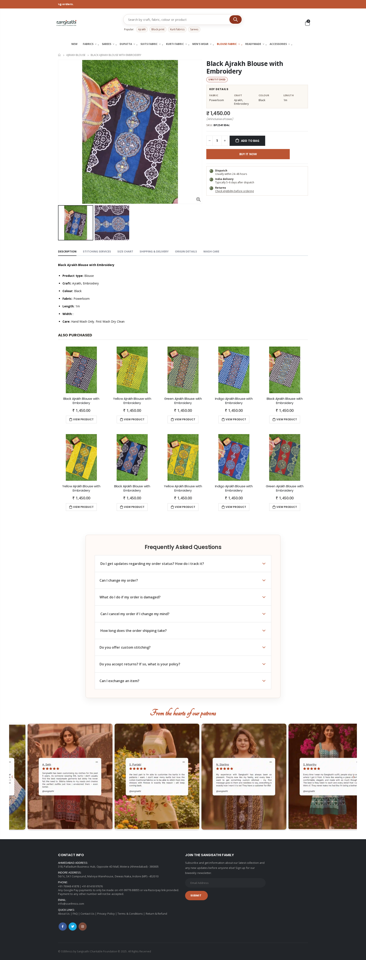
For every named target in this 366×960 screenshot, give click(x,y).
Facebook (62, 926)
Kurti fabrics (177, 29)
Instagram (82, 926)
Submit (195, 895)
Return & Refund (156, 913)
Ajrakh (142, 29)
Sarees (194, 29)
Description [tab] (67, 251)
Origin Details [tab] (186, 251)
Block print (157, 29)
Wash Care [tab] (211, 251)
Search (235, 19)
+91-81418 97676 (92, 886)
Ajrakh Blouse (75, 55)
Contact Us (87, 913)
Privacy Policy (106, 913)
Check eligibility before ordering (234, 191)
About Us (64, 913)
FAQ (75, 913)
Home (59, 55)
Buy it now (248, 154)
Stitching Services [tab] (97, 251)
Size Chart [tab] (125, 251)
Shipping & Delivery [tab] (154, 251)
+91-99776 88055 (129, 890)
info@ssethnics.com (71, 904)
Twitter (72, 926)
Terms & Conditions (130, 913)
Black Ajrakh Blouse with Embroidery (244, 67)
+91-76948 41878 (68, 886)
